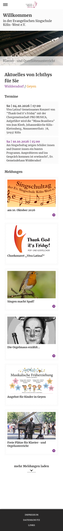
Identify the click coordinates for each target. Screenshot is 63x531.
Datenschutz (31, 520)
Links (31, 525)
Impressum (31, 514)
